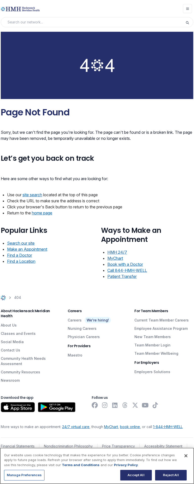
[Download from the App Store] (18, 407)
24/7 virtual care (75, 427)
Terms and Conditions (81, 465)
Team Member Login (152, 345)
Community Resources (20, 372)
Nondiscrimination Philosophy (68, 446)
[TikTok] (155, 405)
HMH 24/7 (117, 252)
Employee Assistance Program (161, 328)
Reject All (171, 475)
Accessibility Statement (163, 446)
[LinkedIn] (115, 405)
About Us (9, 325)
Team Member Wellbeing (156, 353)
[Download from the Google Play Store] (57, 407)
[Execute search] (189, 22)
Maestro (75, 355)
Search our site (21, 243)
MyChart (115, 258)
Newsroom (10, 380)
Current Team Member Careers (161, 320)
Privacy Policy (126, 465)
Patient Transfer (122, 276)
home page (42, 212)
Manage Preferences (24, 475)
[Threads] (125, 405)
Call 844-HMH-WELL (127, 270)
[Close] (185, 455)
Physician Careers (84, 337)
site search (32, 194)
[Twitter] (135, 405)
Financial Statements (18, 446)
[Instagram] (105, 405)
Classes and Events (18, 333)
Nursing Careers (82, 328)
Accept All (136, 475)
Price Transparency (118, 446)
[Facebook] (95, 405)
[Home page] (3, 297)
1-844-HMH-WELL (168, 427)
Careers (75, 320)
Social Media (12, 342)
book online (130, 427)
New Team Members (152, 337)
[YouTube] (145, 405)
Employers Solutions (152, 372)
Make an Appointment (27, 249)
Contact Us (10, 350)
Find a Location (21, 261)
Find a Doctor (19, 255)
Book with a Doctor (125, 264)
